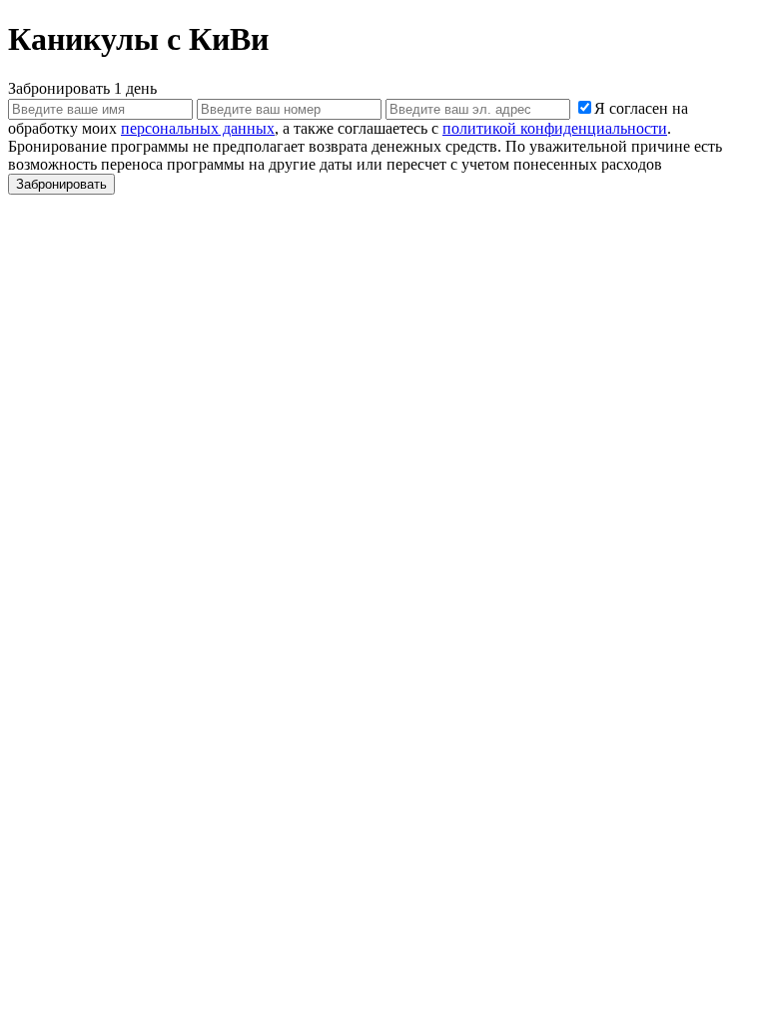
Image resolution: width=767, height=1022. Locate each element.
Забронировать (61, 184)
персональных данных (198, 128)
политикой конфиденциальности (554, 128)
